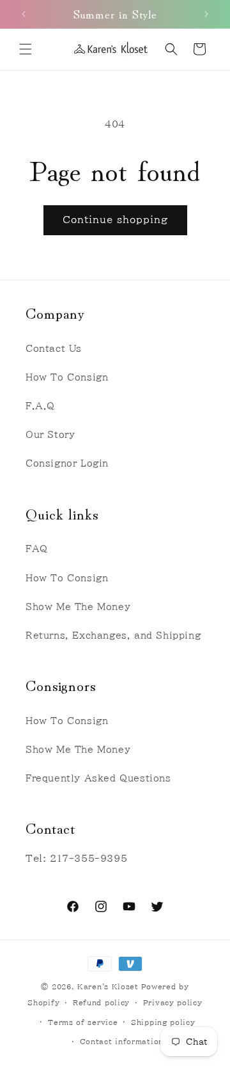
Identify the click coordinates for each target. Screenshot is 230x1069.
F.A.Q (40, 406)
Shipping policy (163, 1022)
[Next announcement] (206, 14)
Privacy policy (173, 1002)
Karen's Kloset (108, 986)
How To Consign (67, 377)
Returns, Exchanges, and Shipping (113, 635)
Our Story (50, 434)
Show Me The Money (78, 606)
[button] (26, 49)
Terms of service (83, 1022)
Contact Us (54, 348)
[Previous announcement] (24, 14)
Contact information (122, 1041)
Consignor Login (67, 463)
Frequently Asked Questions (98, 778)
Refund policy (101, 1002)
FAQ (37, 548)
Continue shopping (115, 219)
